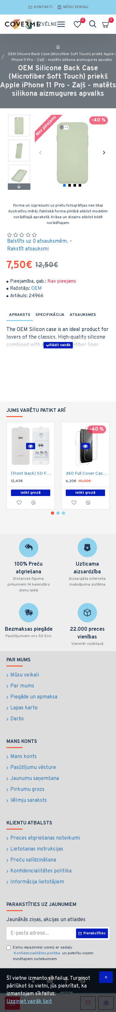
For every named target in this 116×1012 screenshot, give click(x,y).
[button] (40, 152)
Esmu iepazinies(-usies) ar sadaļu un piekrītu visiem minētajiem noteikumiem (53, 953)
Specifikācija (49, 314)
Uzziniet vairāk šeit (29, 1001)
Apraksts (19, 314)
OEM (36, 289)
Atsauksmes (83, 314)
